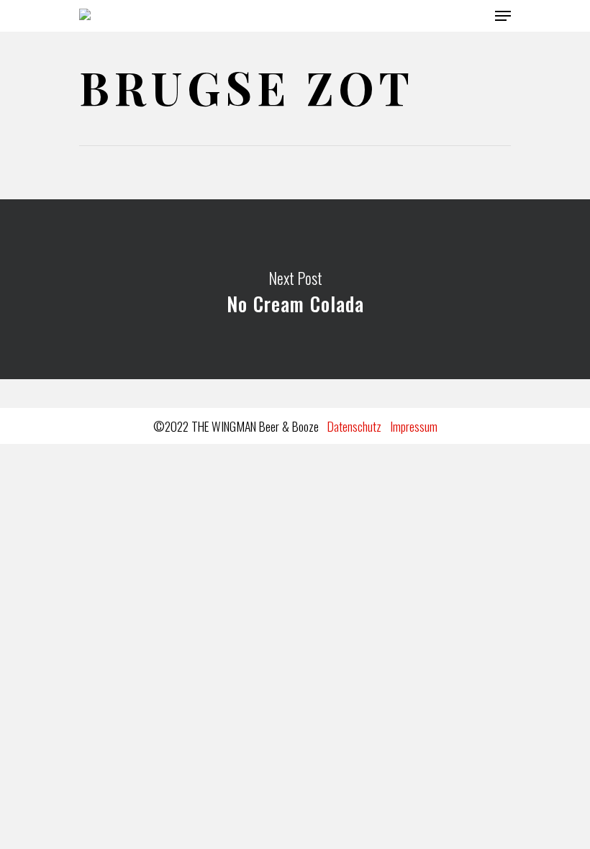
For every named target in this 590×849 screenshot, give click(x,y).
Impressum (413, 426)
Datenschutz (354, 426)
